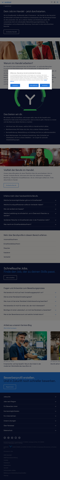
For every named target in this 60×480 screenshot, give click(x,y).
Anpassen (15, 85)
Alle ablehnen (34, 85)
